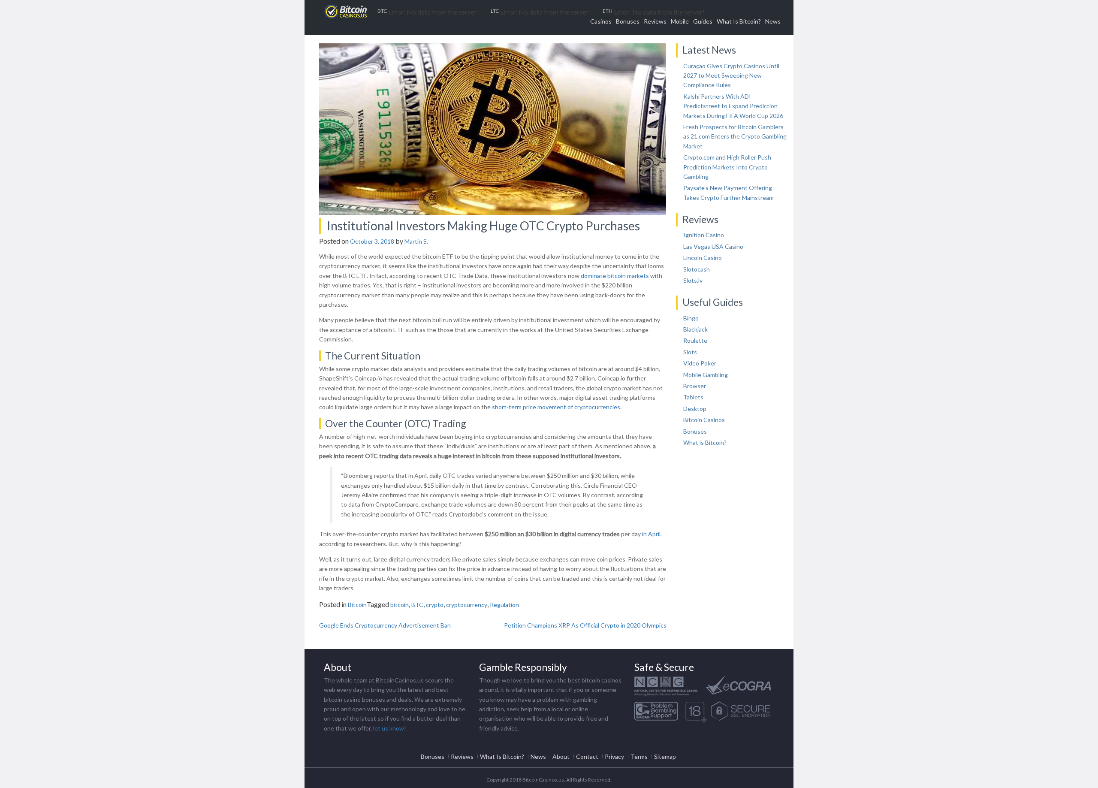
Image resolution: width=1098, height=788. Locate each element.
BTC (417, 604)
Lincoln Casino (702, 257)
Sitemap (665, 756)
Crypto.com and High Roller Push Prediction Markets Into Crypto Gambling (727, 167)
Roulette (695, 340)
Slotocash (696, 269)
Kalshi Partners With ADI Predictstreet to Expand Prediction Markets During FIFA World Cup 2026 (733, 106)
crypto (434, 604)
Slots (690, 352)
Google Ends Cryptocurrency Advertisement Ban (385, 625)
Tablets (693, 397)
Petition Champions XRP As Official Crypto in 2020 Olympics (585, 625)
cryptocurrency (466, 604)
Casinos (601, 21)
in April (651, 533)
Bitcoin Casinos (704, 419)
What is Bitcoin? (705, 442)
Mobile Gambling (705, 374)
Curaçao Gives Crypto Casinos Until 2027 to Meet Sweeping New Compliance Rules (731, 75)
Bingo (691, 318)
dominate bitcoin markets (615, 275)
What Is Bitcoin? (739, 21)
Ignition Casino (703, 235)
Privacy (614, 756)
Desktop (694, 408)
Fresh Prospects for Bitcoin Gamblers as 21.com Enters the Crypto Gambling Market (735, 136)
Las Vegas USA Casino (713, 246)
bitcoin (399, 604)
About (561, 756)
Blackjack (695, 329)
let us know (388, 728)
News (773, 21)
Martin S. (416, 241)
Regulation (504, 604)
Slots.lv (693, 280)
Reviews (655, 21)
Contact (587, 756)
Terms (639, 756)
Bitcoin (357, 604)
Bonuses (627, 21)
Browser (694, 385)
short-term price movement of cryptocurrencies (556, 407)
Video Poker (699, 363)
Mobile (680, 21)
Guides (702, 21)
